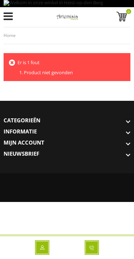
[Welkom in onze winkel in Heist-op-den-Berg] (67, 3)
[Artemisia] (67, 18)
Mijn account (24, 142)
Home (10, 35)
